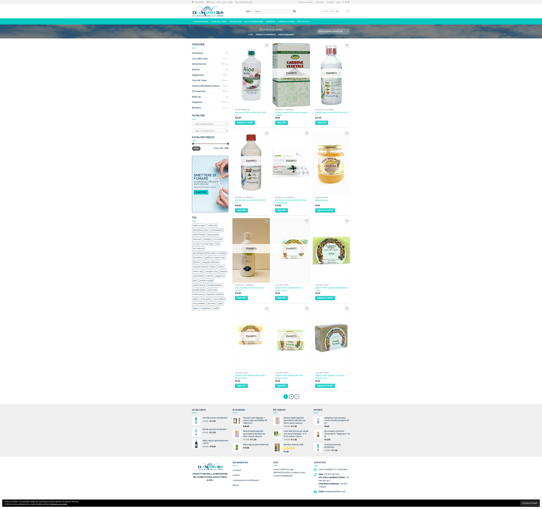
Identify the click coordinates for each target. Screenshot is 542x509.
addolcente (212, 225)
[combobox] (210, 124)
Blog (338, 2)
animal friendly (199, 235)
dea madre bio (198, 248)
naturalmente (198, 276)
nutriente (209, 276)
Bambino (270, 21)
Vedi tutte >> (303, 21)
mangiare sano (211, 271)
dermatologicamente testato (204, 253)
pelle (195, 281)
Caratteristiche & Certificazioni (246, 480)
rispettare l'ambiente (215, 294)
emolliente (222, 253)
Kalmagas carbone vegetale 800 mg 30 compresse (290, 201)
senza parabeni (199, 303)
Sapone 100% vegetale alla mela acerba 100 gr (289, 376)
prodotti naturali (199, 285)
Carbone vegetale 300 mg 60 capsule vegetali (291, 113)
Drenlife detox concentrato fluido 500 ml (331, 113)
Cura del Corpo (219, 21)
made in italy (198, 271)
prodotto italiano (199, 290)
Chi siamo (320, 2)
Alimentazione (200, 21)
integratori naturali (200, 267)
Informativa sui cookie (58, 504)
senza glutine (205, 299)
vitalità (215, 308)
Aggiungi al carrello (245, 123)
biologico (207, 239)
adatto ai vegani (199, 225)
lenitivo (221, 267)
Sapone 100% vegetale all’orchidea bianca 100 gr (250, 376)
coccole (196, 244)
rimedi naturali (198, 294)
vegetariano (206, 308)
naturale (223, 271)
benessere (197, 239)
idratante (196, 262)
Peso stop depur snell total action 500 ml (249, 289)
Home (250, 35)
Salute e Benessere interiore (205, 86)
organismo (220, 276)
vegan (220, 303)
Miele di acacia (321, 200)
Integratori (236, 21)
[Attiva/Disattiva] (227, 58)
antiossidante (212, 235)
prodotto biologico (215, 285)
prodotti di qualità (206, 281)
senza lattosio (219, 299)
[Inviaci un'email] (348, 2)
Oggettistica (198, 75)
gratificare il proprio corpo (215, 257)
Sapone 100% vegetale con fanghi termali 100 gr (330, 376)
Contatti (330, 2)
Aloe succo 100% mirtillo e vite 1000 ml (250, 113)
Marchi (236, 485)
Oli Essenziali (198, 91)
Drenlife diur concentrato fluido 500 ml (250, 201)
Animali (196, 69)
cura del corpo (207, 244)
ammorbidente (217, 230)
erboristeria (197, 257)
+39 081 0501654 (331, 474)
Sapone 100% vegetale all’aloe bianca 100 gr (331, 289)
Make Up (196, 96)
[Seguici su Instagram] (346, 2)
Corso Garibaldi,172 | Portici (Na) (333, 469)
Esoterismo (197, 53)
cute (217, 244)
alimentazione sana (200, 230)
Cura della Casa (286, 21)
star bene (211, 303)
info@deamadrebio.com (334, 491)
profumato (212, 290)
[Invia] (294, 11)
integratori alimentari (211, 262)
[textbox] (209, 124)
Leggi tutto (281, 123)
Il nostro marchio (305, 2)
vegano (196, 308)
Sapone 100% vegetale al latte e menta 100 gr (288, 289)
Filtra (196, 148)
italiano (213, 267)
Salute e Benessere (253, 21)
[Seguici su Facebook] (343, 2)
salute (195, 299)
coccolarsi (218, 239)
